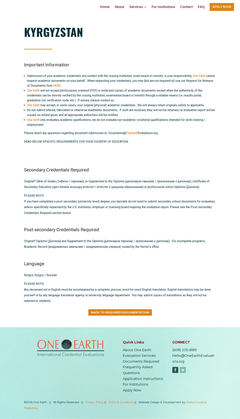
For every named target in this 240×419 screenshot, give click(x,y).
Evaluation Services (139, 356)
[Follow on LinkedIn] (183, 370)
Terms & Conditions (121, 402)
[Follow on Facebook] (175, 370)
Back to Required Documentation (120, 312)
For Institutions (163, 7)
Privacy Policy (94, 402)
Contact (186, 7)
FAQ (201, 7)
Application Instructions (143, 379)
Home (105, 7)
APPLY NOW (221, 7)
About (119, 7)
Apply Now (132, 390)
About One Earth (137, 350)
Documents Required (141, 361)
